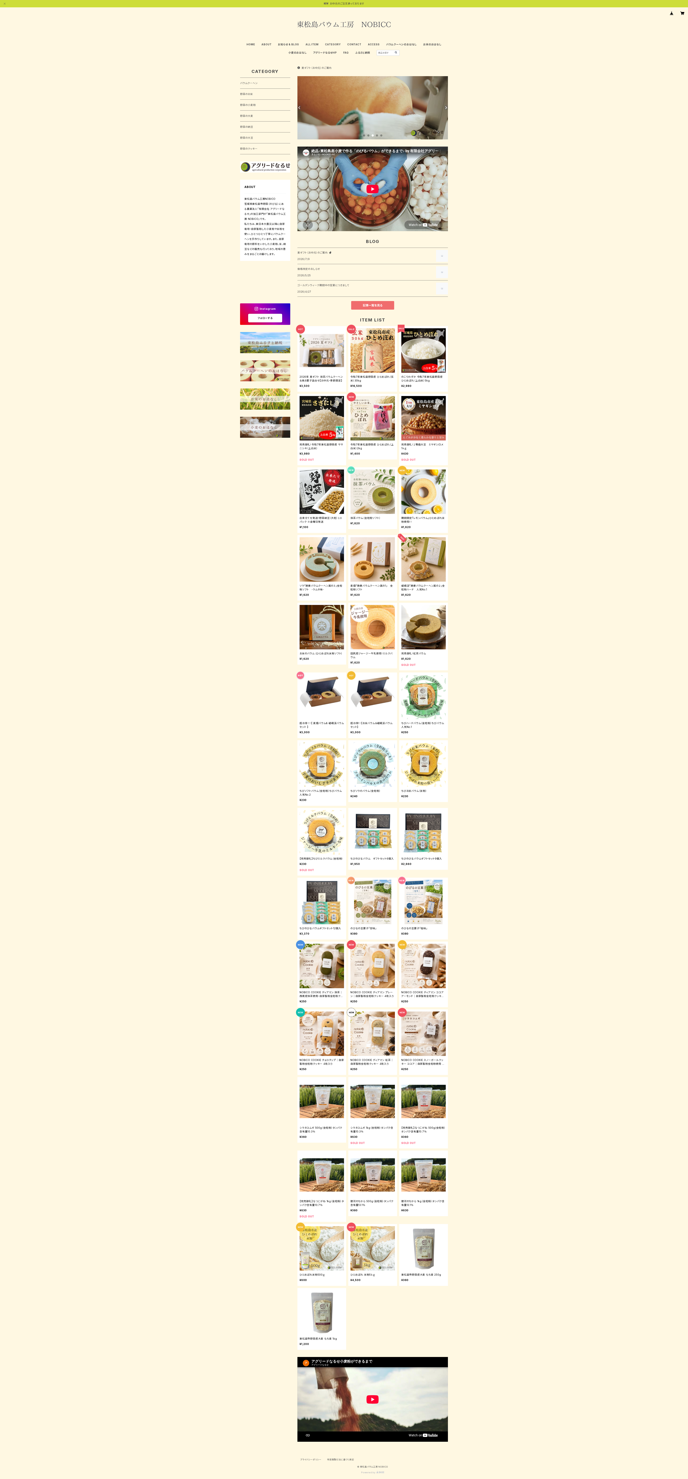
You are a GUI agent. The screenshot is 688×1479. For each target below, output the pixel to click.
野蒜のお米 (246, 94)
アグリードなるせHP (325, 52)
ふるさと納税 (362, 52)
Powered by (368, 1472)
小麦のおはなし (297, 52)
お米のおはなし (432, 44)
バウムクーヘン (249, 83)
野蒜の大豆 (246, 137)
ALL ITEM (311, 44)
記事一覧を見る (373, 305)
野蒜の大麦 (246, 115)
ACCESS (374, 44)
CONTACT (354, 44)
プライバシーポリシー (310, 1459)
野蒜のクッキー (249, 148)
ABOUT (266, 44)
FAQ (346, 52)
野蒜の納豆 (246, 126)
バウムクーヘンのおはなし (401, 44)
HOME (251, 44)
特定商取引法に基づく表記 (340, 1459)
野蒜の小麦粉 (248, 104)
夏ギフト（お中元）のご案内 (317, 67)
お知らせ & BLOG (288, 44)
